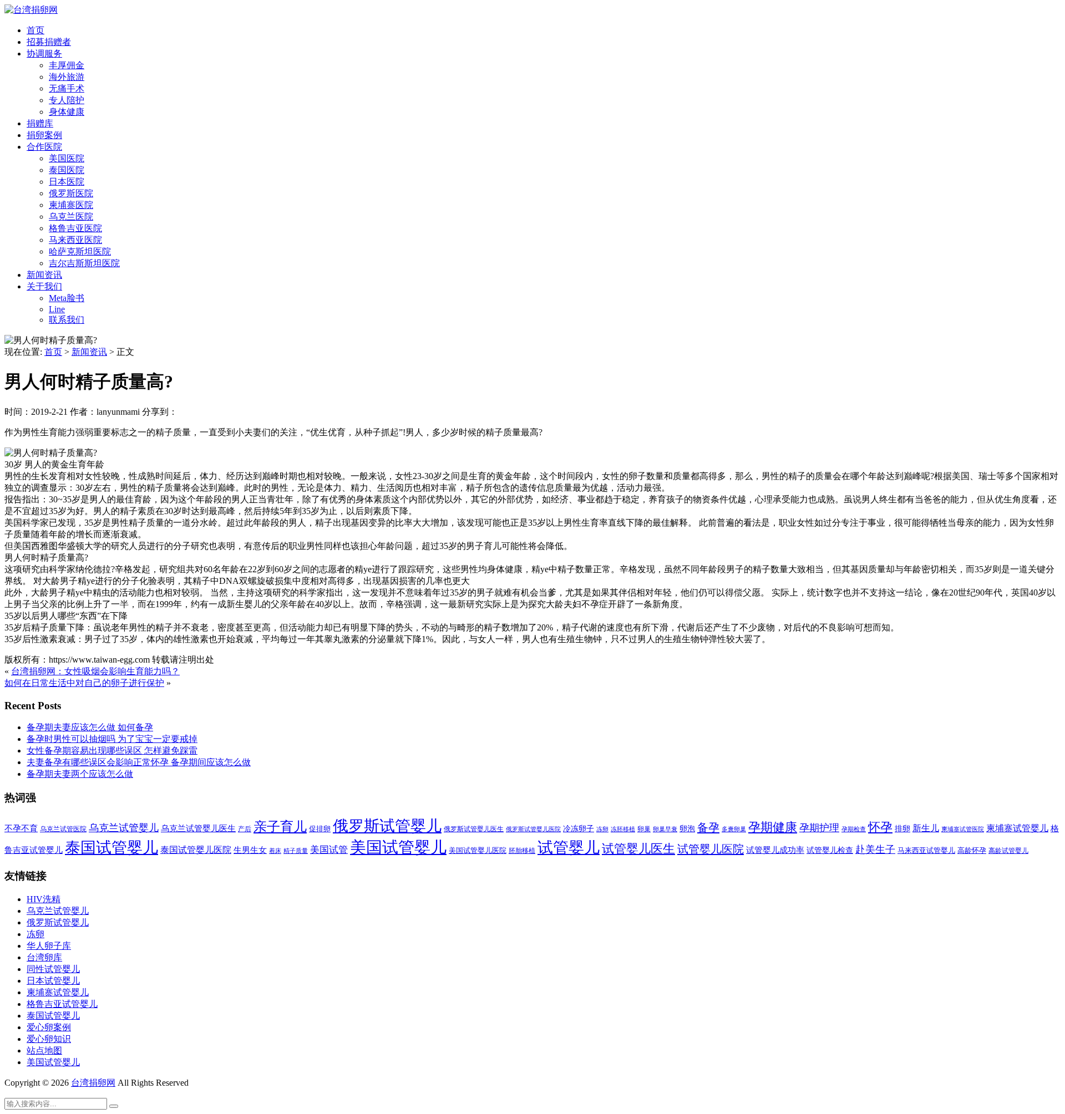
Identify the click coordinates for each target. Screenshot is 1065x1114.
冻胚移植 (623, 829)
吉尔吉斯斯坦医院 (84, 263)
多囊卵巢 (734, 829)
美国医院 (66, 158)
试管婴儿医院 (710, 849)
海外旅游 (66, 77)
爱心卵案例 (49, 1027)
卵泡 (687, 829)
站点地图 (44, 1050)
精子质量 (295, 850)
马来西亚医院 (75, 240)
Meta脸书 (66, 298)
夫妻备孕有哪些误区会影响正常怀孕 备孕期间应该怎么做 (139, 762)
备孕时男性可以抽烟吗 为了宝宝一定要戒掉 (112, 739)
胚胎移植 (522, 850)
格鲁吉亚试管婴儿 (62, 1004)
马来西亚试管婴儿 (926, 850)
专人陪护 (66, 100)
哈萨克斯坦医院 (80, 251)
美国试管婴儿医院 (477, 850)
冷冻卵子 (578, 828)
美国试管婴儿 (398, 847)
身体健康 (66, 111)
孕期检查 (853, 829)
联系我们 (66, 319)
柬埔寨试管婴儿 (1017, 828)
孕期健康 (772, 827)
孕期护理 (819, 827)
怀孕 (880, 827)
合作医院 (44, 146)
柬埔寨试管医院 (962, 829)
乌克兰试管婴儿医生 (198, 828)
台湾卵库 (44, 957)
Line (57, 309)
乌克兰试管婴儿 (124, 827)
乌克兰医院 (71, 216)
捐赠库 (40, 123)
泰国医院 (66, 170)
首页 (35, 30)
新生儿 (925, 828)
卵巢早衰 (665, 829)
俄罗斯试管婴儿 (387, 826)
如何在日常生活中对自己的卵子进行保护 (84, 683)
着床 (275, 850)
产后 (244, 829)
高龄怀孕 (971, 850)
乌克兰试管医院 (63, 829)
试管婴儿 (568, 847)
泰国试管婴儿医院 (195, 849)
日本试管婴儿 (53, 980)
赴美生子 (875, 849)
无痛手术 (66, 88)
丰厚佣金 (66, 65)
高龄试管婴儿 (1008, 850)
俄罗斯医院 (71, 193)
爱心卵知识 (49, 1039)
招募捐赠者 (49, 42)
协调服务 (44, 53)
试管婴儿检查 (830, 850)
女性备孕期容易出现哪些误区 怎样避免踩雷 (112, 750)
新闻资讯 (44, 274)
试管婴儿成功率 (775, 849)
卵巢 (644, 829)
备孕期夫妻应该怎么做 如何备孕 (90, 727)
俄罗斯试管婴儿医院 (533, 829)
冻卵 (602, 829)
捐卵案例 (44, 135)
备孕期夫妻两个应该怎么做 (80, 774)
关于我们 (44, 286)
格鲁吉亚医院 (75, 228)
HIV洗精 (43, 899)
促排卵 (320, 829)
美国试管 (329, 850)
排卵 (902, 829)
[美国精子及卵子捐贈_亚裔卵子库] (31, 9)
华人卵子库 (49, 945)
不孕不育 (21, 828)
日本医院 (66, 181)
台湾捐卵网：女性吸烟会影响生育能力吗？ (95, 671)
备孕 (708, 827)
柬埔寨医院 (71, 205)
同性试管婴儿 (53, 969)
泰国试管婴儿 (111, 847)
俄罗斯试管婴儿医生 (474, 829)
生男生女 (250, 850)
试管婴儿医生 (638, 849)
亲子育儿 (280, 826)
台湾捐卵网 (93, 1082)
